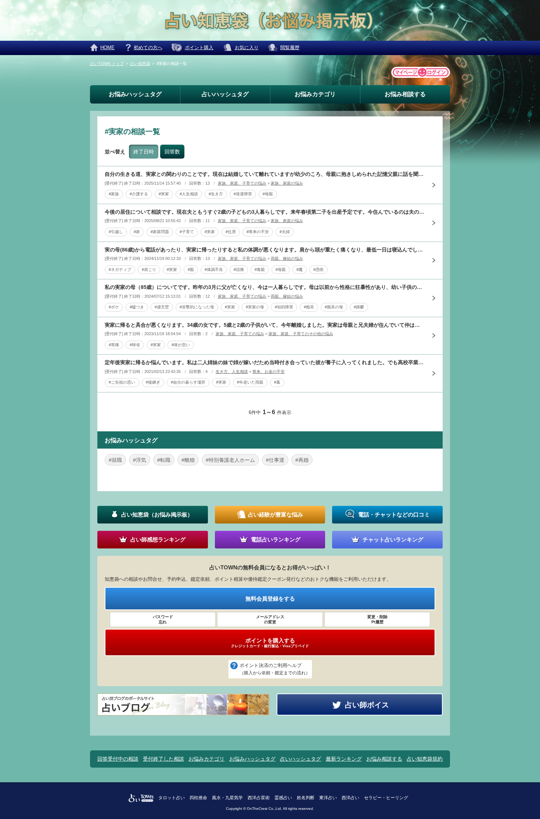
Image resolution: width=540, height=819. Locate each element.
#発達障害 (243, 194)
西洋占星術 (259, 797)
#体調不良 (214, 269)
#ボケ (114, 307)
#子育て (187, 231)
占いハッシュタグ (225, 94)
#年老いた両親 (250, 382)
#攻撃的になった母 (197, 307)
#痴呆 (309, 307)
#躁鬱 (359, 307)
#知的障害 (284, 307)
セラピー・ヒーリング (386, 797)
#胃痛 (114, 345)
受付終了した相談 (163, 759)
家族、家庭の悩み (287, 183)
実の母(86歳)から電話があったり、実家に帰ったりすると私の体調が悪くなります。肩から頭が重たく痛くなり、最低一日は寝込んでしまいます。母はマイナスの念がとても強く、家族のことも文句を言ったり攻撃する (264, 250)
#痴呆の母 (334, 307)
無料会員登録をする (270, 598)
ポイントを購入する (270, 642)
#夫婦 (285, 231)
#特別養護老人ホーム (230, 460)
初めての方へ (148, 47)
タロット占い (171, 797)
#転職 (163, 460)
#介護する (139, 194)
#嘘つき (137, 307)
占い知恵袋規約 (425, 759)
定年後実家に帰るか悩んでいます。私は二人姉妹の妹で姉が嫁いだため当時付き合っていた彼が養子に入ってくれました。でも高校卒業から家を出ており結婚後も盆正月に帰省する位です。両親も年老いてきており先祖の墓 (264, 362)
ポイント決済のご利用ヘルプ (275, 669)
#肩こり (149, 269)
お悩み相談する (405, 94)
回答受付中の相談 (117, 759)
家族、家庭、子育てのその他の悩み (301, 333)
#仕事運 (275, 460)
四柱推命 (198, 797)
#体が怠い (181, 345)
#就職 (115, 460)
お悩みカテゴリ (315, 94)
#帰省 (135, 345)
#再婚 (302, 460)
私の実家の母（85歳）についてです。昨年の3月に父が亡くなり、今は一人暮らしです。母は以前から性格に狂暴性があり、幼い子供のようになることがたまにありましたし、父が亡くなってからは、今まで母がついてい (264, 287)
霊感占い (283, 797)
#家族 (114, 194)
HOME (107, 47)
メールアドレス (270, 619)
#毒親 (260, 269)
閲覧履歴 (289, 47)
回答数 (172, 152)
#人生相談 (189, 194)
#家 (137, 231)
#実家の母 (255, 307)
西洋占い (350, 797)
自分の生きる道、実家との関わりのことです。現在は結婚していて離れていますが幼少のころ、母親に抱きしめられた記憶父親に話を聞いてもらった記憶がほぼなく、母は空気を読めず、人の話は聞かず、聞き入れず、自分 (264, 174)
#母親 (268, 194)
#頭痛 (239, 269)
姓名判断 (305, 797)
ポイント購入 (199, 47)
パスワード (163, 619)
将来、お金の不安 (268, 371)
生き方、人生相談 (232, 371)
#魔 (299, 269)
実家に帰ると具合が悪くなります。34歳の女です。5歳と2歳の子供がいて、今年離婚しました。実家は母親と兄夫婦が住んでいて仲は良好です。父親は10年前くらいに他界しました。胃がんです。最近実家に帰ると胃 (264, 325)
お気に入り (247, 47)
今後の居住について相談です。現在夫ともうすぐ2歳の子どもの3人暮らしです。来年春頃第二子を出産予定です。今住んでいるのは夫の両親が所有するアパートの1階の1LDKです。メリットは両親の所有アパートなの (264, 212)
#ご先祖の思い (122, 382)
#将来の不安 (257, 231)
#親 (191, 269)
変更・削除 (377, 619)
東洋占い (328, 797)
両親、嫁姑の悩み (287, 258)
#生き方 (216, 194)
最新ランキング (344, 759)
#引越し (116, 231)
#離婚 (188, 460)
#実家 (164, 194)
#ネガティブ (120, 269)
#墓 (277, 382)
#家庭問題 (160, 231)
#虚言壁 (162, 307)
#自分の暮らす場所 (188, 382)
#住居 (231, 231)
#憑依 (318, 269)
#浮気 (139, 460)
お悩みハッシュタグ (135, 94)
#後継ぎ (153, 382)
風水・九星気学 (227, 797)
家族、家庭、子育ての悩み (242, 183)
